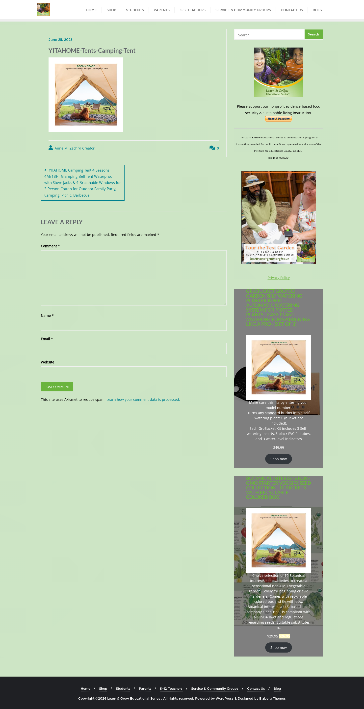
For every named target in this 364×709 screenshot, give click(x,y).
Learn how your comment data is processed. (143, 399)
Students (123, 688)
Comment (50, 246)
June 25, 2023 (61, 39)
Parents (145, 688)
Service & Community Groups (214, 688)
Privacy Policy (279, 277)
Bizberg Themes (272, 698)
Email (47, 338)
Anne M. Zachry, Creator (74, 148)
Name (47, 315)
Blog (277, 688)
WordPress (225, 698)
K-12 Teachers (171, 688)
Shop (103, 688)
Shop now (278, 458)
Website (47, 362)
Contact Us (256, 688)
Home (85, 688)
